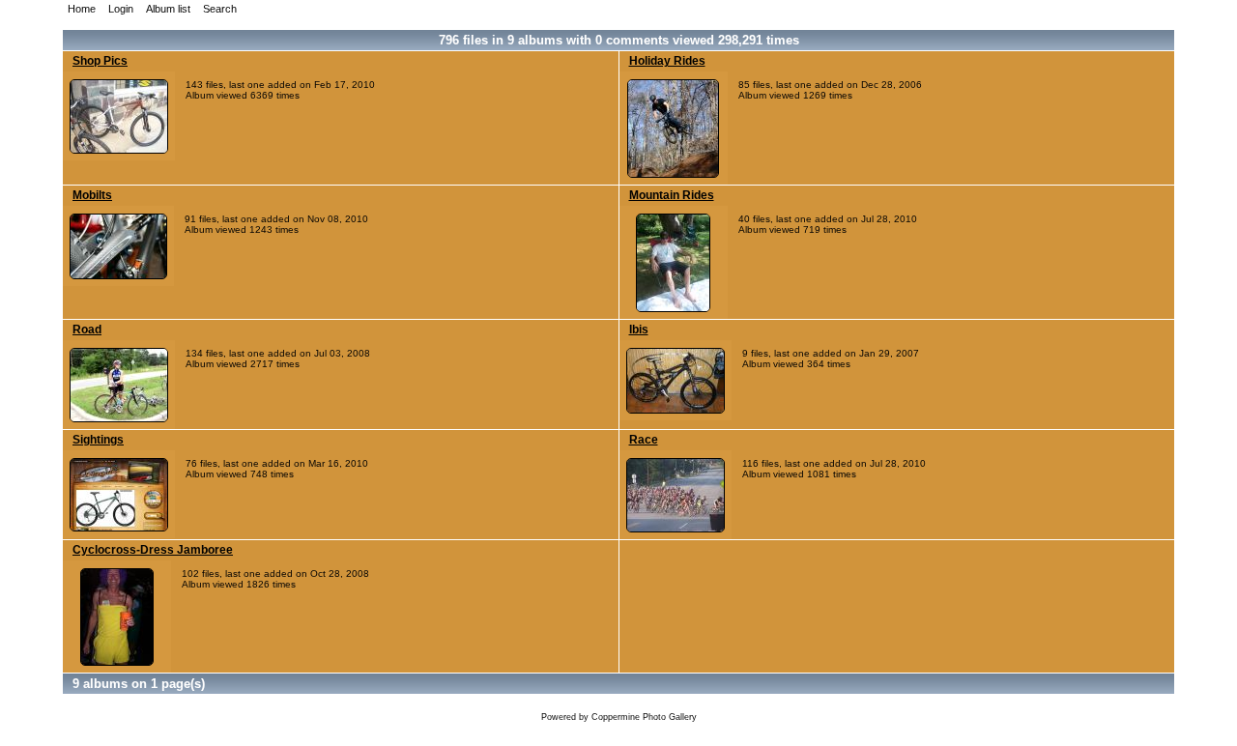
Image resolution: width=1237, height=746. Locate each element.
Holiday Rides (667, 61)
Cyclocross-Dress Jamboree (152, 550)
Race (643, 439)
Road (86, 329)
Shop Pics (100, 61)
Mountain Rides (671, 195)
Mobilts (92, 195)
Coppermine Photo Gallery (644, 717)
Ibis (638, 329)
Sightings (98, 439)
